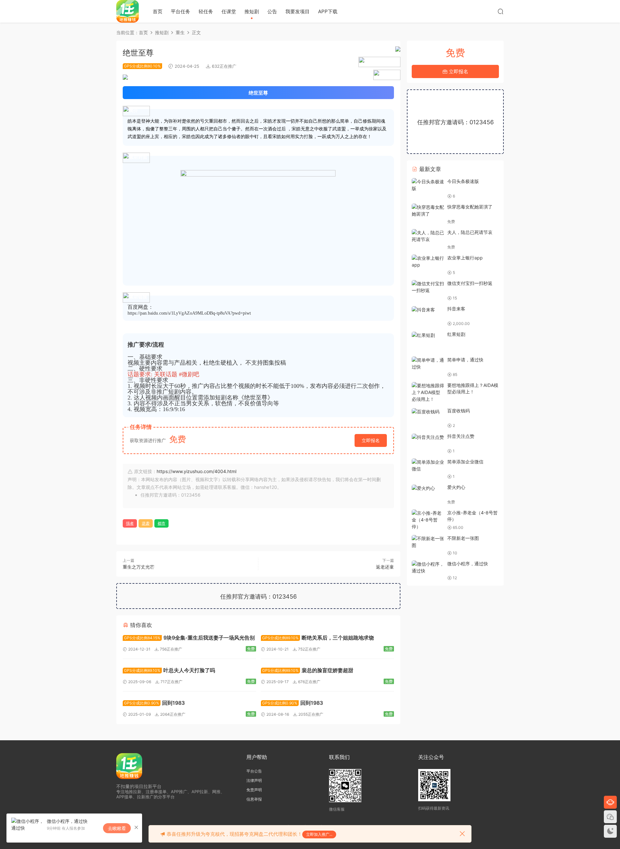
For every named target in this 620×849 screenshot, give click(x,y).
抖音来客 (456, 308)
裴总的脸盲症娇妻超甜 (307, 670)
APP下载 (327, 11)
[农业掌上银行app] (428, 261)
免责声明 (254, 789)
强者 (130, 523)
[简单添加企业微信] (428, 465)
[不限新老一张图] (428, 542)
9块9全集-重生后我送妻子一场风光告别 (189, 637)
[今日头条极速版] (428, 185)
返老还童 (385, 567)
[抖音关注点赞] (428, 436)
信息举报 (254, 799)
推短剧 (251, 11)
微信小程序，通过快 (467, 563)
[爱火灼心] (428, 487)
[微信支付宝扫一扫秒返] (428, 287)
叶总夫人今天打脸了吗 (169, 670)
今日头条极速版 (463, 181)
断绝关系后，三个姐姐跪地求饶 (318, 637)
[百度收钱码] (428, 411)
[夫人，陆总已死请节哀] (428, 236)
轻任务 (206, 11)
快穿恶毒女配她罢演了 (469, 206)
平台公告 (254, 771)
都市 (161, 523)
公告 (272, 11)
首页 (157, 11)
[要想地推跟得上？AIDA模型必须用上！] (428, 392)
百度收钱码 (458, 410)
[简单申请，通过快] (428, 363)
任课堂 (229, 11)
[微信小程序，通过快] (428, 567)
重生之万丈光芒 (138, 567)
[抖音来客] (428, 309)
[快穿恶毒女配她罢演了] (428, 210)
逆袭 (146, 523)
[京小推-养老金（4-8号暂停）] (428, 520)
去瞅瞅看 (117, 828)
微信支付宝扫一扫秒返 (469, 283)
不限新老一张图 (463, 538)
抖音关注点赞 (460, 436)
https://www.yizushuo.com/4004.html (196, 471)
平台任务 (180, 11)
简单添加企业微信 (465, 461)
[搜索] (500, 11)
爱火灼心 (456, 487)
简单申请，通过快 (465, 359)
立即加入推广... (319, 834)
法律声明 (254, 780)
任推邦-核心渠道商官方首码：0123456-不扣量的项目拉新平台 (127, 11)
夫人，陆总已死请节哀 (469, 232)
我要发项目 (297, 11)
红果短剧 (456, 334)
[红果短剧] (428, 335)
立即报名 (371, 440)
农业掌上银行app (465, 257)
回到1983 (154, 703)
